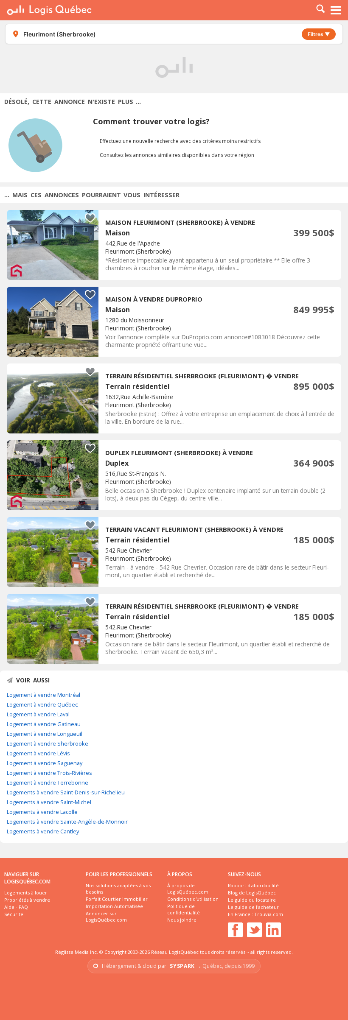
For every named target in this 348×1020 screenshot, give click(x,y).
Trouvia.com (268, 914)
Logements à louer (25, 892)
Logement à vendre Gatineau (44, 724)
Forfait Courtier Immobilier (117, 899)
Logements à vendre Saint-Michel (49, 802)
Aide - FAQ (16, 907)
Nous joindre (181, 920)
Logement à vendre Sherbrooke (47, 743)
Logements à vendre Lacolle (42, 812)
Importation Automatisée (114, 906)
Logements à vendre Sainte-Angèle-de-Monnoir (67, 821)
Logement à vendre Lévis (38, 753)
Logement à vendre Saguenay (44, 763)
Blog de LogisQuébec (252, 892)
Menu (336, 10)
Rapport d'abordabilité (253, 885)
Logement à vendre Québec (42, 704)
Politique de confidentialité (183, 909)
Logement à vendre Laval (38, 714)
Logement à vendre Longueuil (44, 734)
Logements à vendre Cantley (43, 831)
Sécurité (13, 914)
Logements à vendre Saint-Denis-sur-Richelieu (66, 792)
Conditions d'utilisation (193, 899)
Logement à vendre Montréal (43, 695)
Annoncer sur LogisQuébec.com (106, 916)
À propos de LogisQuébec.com (187, 888)
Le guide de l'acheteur (253, 907)
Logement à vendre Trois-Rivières (49, 773)
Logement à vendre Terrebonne (47, 782)
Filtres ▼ (319, 34)
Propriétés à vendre (27, 900)
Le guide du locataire (252, 900)
